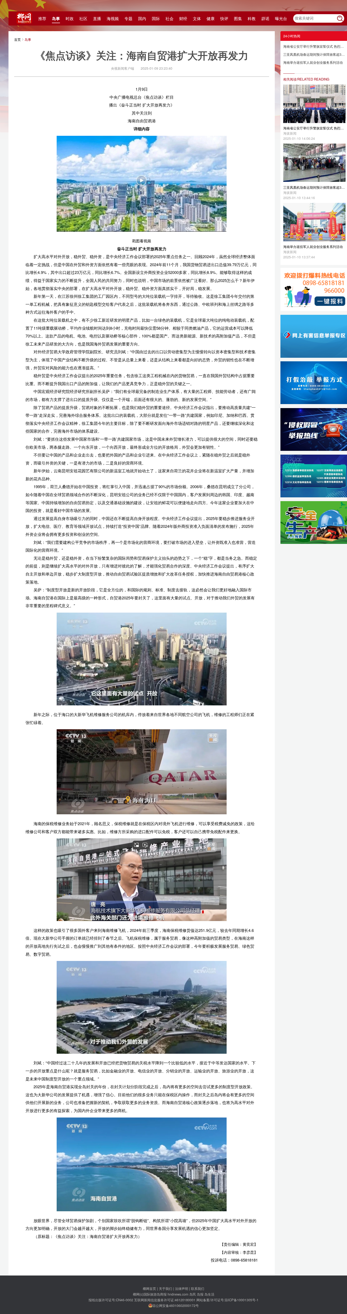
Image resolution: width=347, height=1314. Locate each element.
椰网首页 (149, 1288)
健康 (211, 18)
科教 (252, 18)
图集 (238, 18)
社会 (169, 18)
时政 (70, 18)
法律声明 (181, 1288)
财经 (183, 18)
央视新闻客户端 (122, 68)
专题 (128, 18)
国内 (142, 18)
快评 (224, 18)
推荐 (42, 18)
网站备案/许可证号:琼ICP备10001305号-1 (227, 1299)
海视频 (113, 18)
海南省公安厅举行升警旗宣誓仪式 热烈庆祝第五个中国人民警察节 (314, 46)
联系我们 (197, 1288)
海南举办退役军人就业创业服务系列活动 (313, 62)
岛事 (56, 18)
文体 (197, 18)
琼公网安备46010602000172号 (175, 1305)
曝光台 (281, 18)
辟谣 (265, 18)
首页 (17, 39)
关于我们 (165, 1288)
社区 (83, 18)
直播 (97, 18)
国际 (156, 18)
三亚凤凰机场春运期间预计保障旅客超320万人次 (314, 54)
